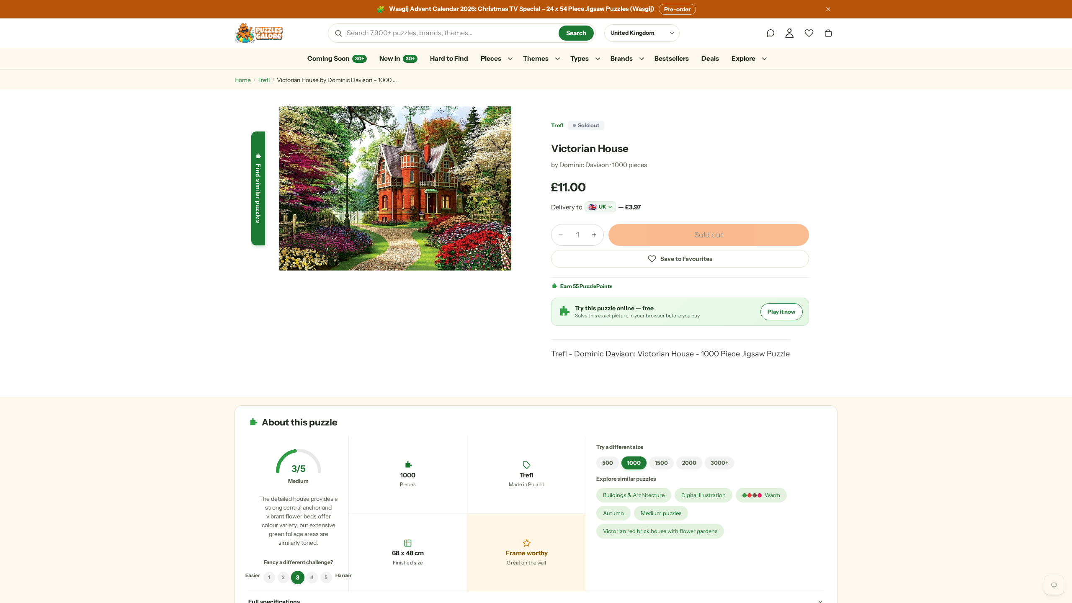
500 (607, 462)
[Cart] (828, 33)
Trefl (264, 80)
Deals (710, 58)
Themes (536, 58)
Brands (622, 58)
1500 (661, 462)
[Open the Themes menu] (557, 59)
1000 (634, 462)
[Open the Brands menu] (641, 59)
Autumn (613, 513)
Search (576, 33)
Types (579, 58)
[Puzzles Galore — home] (258, 33)
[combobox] (450, 33)
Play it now (782, 311)
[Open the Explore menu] (764, 59)
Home (242, 80)
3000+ (719, 462)
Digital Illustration (703, 495)
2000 (689, 462)
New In (397, 58)
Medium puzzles (661, 513)
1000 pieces (629, 165)
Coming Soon (335, 58)
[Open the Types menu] (597, 59)
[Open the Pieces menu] (510, 59)
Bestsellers (672, 58)
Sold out (709, 235)
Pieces (491, 58)
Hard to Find (449, 58)
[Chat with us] (770, 33)
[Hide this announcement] (828, 9)
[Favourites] (809, 33)
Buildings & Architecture (634, 495)
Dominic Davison (584, 165)
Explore (743, 58)
